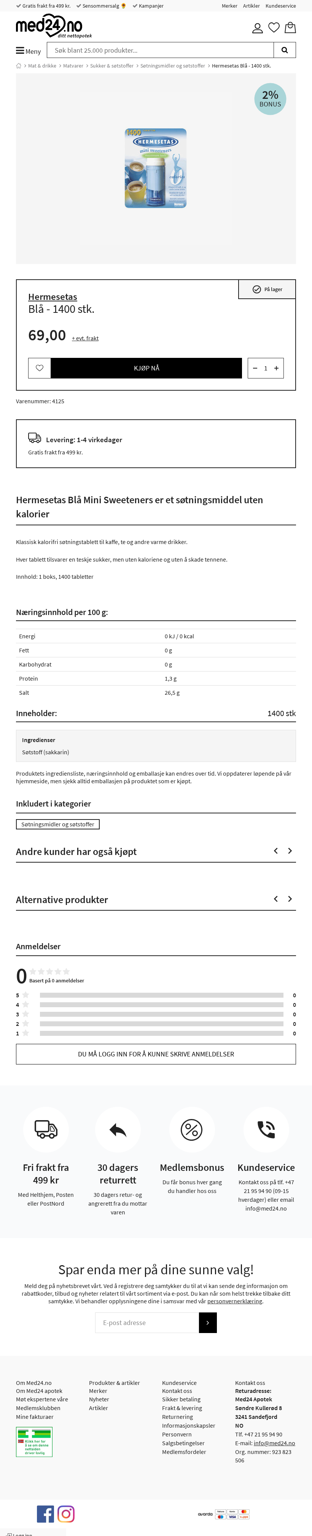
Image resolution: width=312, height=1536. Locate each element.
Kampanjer (151, 5)
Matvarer (73, 65)
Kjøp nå (146, 368)
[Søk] (285, 50)
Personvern (177, 1434)
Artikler (251, 5)
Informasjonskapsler (188, 1425)
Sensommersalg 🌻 (104, 5)
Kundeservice (281, 5)
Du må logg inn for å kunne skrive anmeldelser (156, 1054)
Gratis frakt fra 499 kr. (45, 5)
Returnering (177, 1416)
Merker (229, 5)
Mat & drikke (42, 65)
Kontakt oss (177, 1390)
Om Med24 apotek (39, 1390)
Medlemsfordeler (184, 1451)
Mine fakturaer (35, 1416)
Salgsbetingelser (183, 1443)
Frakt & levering (182, 1408)
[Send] (208, 1322)
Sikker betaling (181, 1399)
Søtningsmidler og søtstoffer (172, 65)
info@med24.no (274, 1443)
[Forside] (18, 65)
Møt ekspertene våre (42, 1399)
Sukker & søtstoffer (112, 65)
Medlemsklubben (38, 1408)
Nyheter (99, 1399)
